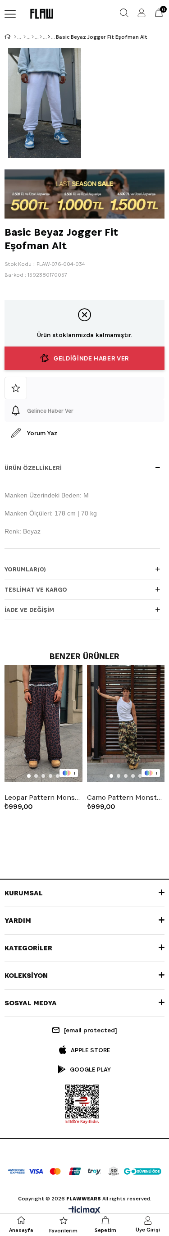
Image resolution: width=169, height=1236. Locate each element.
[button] (29, 776)
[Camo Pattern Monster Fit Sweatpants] (126, 723)
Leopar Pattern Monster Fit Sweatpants (43, 797)
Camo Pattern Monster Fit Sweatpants (126, 797)
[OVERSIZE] (49, 37)
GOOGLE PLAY (90, 1069)
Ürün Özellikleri (33, 468)
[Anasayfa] (15, 37)
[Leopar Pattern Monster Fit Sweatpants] (43, 723)
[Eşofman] (41, 37)
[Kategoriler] (33, 37)
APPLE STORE (90, 1050)
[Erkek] (24, 37)
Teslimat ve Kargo (36, 589)
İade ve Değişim (29, 610)
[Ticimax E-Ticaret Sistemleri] (84, 1211)
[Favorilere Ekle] (84, 388)
